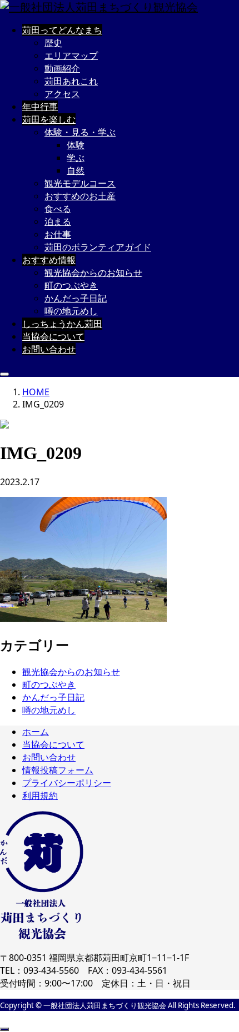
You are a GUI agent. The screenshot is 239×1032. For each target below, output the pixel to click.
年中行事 (40, 106)
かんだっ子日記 (75, 298)
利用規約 (40, 795)
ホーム (35, 732)
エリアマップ (71, 55)
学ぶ (75, 158)
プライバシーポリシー (66, 783)
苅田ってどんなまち (62, 30)
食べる (57, 209)
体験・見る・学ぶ (80, 132)
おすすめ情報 (49, 260)
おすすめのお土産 (80, 196)
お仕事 (57, 234)
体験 (75, 145)
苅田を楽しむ (49, 119)
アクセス (62, 94)
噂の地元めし (71, 311)
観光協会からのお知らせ (93, 272)
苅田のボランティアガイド (97, 247)
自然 (75, 170)
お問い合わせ (49, 349)
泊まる (57, 221)
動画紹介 (62, 68)
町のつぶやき (71, 285)
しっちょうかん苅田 (62, 324)
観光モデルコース (80, 183)
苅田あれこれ (71, 81)
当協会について (53, 336)
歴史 (53, 43)
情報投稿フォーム (57, 770)
